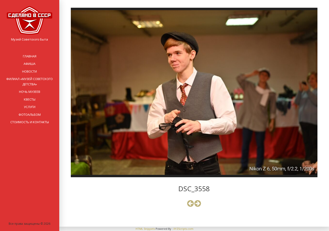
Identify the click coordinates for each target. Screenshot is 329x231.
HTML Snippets (145, 229)
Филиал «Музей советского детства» (29, 81)
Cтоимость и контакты (29, 122)
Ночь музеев (29, 91)
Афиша (29, 63)
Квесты (29, 99)
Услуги (29, 107)
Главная (29, 56)
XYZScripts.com (183, 229)
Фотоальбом (30, 114)
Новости (29, 71)
